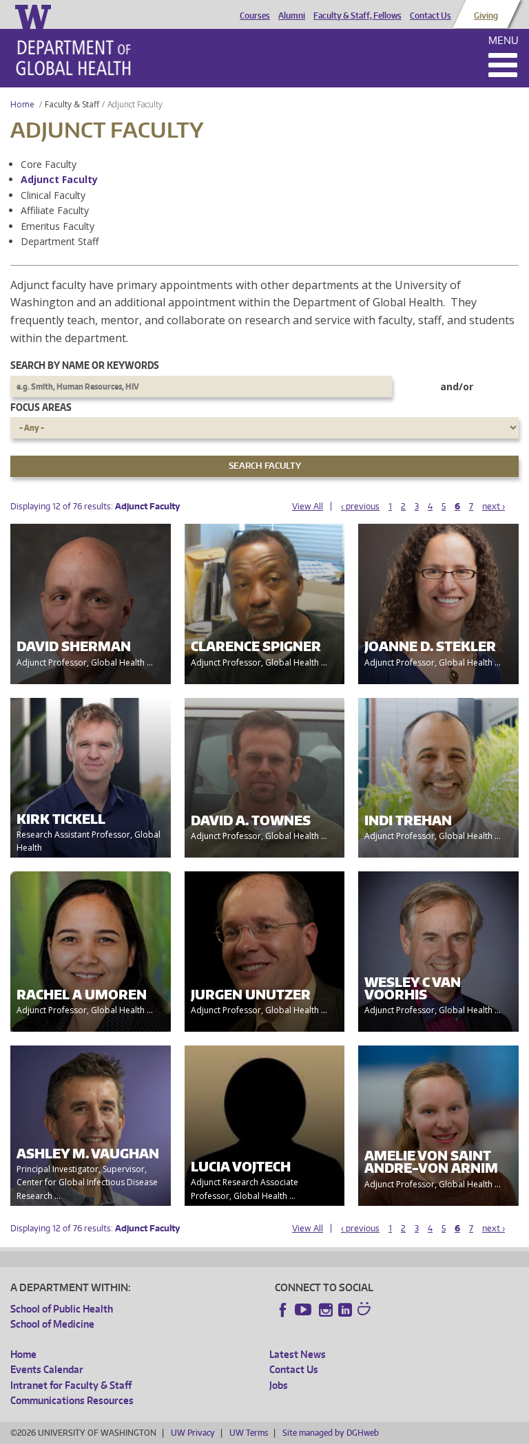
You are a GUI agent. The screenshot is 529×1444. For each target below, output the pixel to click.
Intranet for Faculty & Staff (71, 1385)
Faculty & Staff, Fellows (357, 16)
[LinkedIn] (345, 1310)
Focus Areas (41, 407)
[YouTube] (304, 1310)
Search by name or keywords (84, 365)
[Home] (73, 58)
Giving (486, 16)
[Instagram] (326, 1310)
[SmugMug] (365, 1310)
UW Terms (248, 1432)
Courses (255, 16)
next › (493, 506)
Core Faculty (48, 164)
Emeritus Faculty (57, 226)
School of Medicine (52, 1324)
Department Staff (59, 241)
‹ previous (360, 506)
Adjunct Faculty (59, 179)
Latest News (297, 1354)
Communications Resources (72, 1400)
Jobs (278, 1385)
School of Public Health (61, 1309)
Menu (503, 40)
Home (22, 104)
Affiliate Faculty (55, 210)
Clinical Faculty (53, 195)
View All (307, 506)
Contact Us (430, 16)
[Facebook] (283, 1310)
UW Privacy (193, 1432)
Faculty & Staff (72, 104)
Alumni (291, 16)
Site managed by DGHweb (330, 1432)
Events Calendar (46, 1369)
